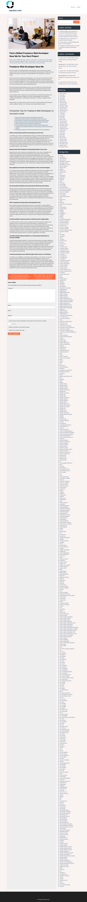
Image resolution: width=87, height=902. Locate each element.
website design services (66, 848)
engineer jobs (63, 347)
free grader (62, 365)
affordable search (64, 163)
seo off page (63, 703)
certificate (62, 236)
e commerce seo (64, 316)
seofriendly (62, 741)
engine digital (63, 341)
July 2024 (62, 131)
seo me (61, 697)
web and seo (63, 805)
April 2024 (62, 136)
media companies (64, 520)
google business (64, 386)
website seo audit (64, 865)
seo (61, 650)
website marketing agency (66, 862)
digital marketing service (66, 304)
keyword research (64, 450)
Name (9, 305)
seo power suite (64, 709)
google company (64, 388)
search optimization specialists (67, 642)
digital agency (63, 291)
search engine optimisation (66, 624)
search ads (62, 612)
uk (60, 799)
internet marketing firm (65, 435)
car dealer (62, 234)
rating (61, 601)
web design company (65, 813)
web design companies (65, 811)
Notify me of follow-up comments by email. (19, 327)
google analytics (64, 385)
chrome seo (63, 243)
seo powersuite (63, 711)
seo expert (62, 683)
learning (62, 466)
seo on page (63, 705)
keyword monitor (64, 447)
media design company (65, 522)
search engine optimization (66, 626)
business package (64, 222)
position (62, 589)
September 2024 (64, 128)
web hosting (63, 828)
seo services (63, 720)
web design (34, 59)
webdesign (62, 836)
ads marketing (63, 158)
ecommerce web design (65, 326)
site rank (62, 770)
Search (60, 18)
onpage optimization (65, 549)
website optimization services (67, 863)
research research (64, 603)
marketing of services (65, 514)
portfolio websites (64, 587)
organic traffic (63, 568)
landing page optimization (66, 463)
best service (63, 193)
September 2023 (64, 146)
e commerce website (65, 318)
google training (63, 411)
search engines (63, 638)
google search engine (65, 405)
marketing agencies (64, 505)
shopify (61, 761)
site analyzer (63, 764)
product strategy (64, 592)
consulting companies (65, 260)
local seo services (64, 485)
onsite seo (62, 556)
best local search (64, 187)
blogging (62, 211)
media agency (63, 519)
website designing (64, 851)
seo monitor (63, 699)
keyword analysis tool (65, 441)
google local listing (64, 393)
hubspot (62, 417)
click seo (62, 245)
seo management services (66, 694)
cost (61, 275)
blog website (63, 207)
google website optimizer (66, 414)
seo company (63, 667)
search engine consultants (66, 616)
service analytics (64, 752)
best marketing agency (65, 190)
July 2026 (62, 95)
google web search (64, 412)
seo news (62, 702)
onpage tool (63, 551)
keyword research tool (65, 452)
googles (62, 415)
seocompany (63, 740)
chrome (61, 242)
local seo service (64, 484)
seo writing (62, 735)
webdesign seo (63, 837)
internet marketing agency (66, 431)
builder (61, 216)
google (61, 382)
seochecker (62, 738)
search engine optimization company (68, 629)
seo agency (62, 654)
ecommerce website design (66, 330)
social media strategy (65, 778)
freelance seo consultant (66, 370)
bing (61, 198)
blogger (62, 210)
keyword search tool (65, 453)
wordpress (62, 872)
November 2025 (64, 107)
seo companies (63, 665)
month (61, 530)
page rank (62, 575)
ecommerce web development (67, 327)
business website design (66, 230)
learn (61, 464)
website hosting (63, 859)
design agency (63, 278)
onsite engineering (64, 552)
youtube (62, 886)
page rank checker (64, 577)
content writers (63, 266)
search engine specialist (66, 636)
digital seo (62, 309)
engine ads (62, 339)
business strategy (64, 227)
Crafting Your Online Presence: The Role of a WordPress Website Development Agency (68, 47)
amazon (62, 169)
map (61, 501)
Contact (78, 7)
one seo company (64, 540)
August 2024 (63, 130)
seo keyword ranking (65, 693)
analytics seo (63, 172)
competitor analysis (64, 252)
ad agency (62, 157)
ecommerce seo (64, 323)
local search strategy (65, 478)
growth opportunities (19, 62)
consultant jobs (63, 257)
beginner (62, 179)
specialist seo (63, 782)
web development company (66, 825)
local (61, 475)
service (61, 750)
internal (61, 422)
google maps (63, 396)
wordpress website (64, 875)
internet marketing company (66, 434)
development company (65, 288)
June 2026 (62, 96)
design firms (63, 280)
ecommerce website (65, 329)
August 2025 (63, 111)
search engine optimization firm (67, 632)
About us (73, 7)
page (61, 569)
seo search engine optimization (67, 717)
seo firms (62, 686)
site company (63, 767)
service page (63, 757)
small (61, 773)
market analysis (63, 502)
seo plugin (62, 708)
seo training (63, 728)
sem (61, 647)
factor (61, 359)
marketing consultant (65, 510)
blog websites (63, 208)
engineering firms (64, 352)
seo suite (62, 723)
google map (62, 394)
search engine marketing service (68, 623)
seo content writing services (66, 677)
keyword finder (63, 446)
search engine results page (66, 635)
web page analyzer (64, 831)
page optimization (64, 574)
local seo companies (65, 481)
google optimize (64, 399)
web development (64, 822)
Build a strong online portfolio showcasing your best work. (29, 117)
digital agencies (63, 289)
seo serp (62, 718)
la (60, 461)
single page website (64, 763)
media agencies (63, 517)
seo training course (64, 729)
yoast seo (62, 883)
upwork (61, 802)
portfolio (62, 583)
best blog (62, 182)
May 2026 (62, 98)
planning (62, 581)
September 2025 (64, 110)
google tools (63, 409)
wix (60, 871)
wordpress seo (63, 874)
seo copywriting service (65, 680)
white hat (62, 869)
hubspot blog (63, 418)
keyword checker (64, 444)
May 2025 (62, 116)
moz (61, 533)
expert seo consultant (65, 358)
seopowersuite (63, 743)
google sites (63, 408)
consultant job (63, 256)
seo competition (64, 668)
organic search (63, 562)
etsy (61, 353)
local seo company (64, 482)
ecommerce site (64, 324)
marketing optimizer (64, 516)
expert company (64, 356)
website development (15, 61)
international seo (64, 426)
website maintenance (65, 860)
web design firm (64, 814)
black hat (62, 202)
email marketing (63, 335)
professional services (65, 594)
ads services (63, 160)
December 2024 (64, 124)
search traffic (63, 645)
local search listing (64, 476)
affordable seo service (65, 164)
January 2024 (63, 140)
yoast (61, 881)
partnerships (32, 62)
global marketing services (66, 376)
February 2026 (63, 102)
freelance (62, 368)
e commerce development (66, 315)
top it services (63, 792)
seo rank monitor (64, 714)
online (61, 543)
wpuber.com (15, 10)
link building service (64, 469)
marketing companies (65, 508)
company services (64, 249)
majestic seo (63, 498)
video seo (62, 804)
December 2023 (64, 142)
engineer (62, 345)
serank (61, 747)
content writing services (65, 271)
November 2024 (64, 125)
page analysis (63, 571)
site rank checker (64, 772)
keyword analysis (64, 440)
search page (63, 644)
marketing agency (64, 507)
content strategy (64, 265)
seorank (62, 744)
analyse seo (63, 170)
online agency (63, 545)
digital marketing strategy (66, 307)
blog (61, 205)
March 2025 (63, 119)
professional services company (67, 595)
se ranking (62, 609)
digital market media (65, 292)
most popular (63, 531)
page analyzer (63, 572)
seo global (62, 688)
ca (60, 233)
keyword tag (63, 455)
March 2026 (63, 101)
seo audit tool (63, 659)
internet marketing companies (67, 432)
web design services (65, 816)
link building (63, 467)
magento (62, 492)
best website (63, 195)
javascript (62, 438)
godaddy (62, 379)
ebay (61, 319)
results (61, 606)
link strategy (63, 472)
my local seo (63, 534)
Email (9, 310)
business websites (64, 231)
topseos (62, 796)
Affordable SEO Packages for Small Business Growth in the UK (68, 77)
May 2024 (62, 134)
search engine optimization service (68, 633)
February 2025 (63, 121)
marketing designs (64, 511)
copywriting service (64, 274)
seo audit (62, 658)
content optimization (65, 263)
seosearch (62, 746)
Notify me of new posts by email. (17, 330)
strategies (62, 785)
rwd (61, 607)
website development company (67, 855)
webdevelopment (64, 839)
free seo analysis (64, 367)
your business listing (65, 884)
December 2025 (64, 105)
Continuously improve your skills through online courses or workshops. (32, 129)
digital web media (64, 312)
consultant (62, 254)
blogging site (63, 213)
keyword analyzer (64, 443)
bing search (62, 199)
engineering (63, 348)
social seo (62, 779)
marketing (62, 504)
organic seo (62, 563)
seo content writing (64, 676)
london (61, 490)
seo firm (62, 685)
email (61, 333)
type (61, 798)
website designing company (66, 852)
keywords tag (63, 460)
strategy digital (63, 787)
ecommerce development (66, 321)
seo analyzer (63, 656)
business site (63, 225)
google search (63, 402)
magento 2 (62, 493)
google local (63, 391)
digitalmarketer (63, 313)
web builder (63, 807)
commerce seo (63, 246)
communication (32, 61)
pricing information (40, 62)
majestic (62, 496)
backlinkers (62, 176)
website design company (66, 846)
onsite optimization (64, 554)
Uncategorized (63, 801)
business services (64, 224)
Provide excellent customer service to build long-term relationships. (31, 125)
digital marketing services (66, 306)
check (61, 237)
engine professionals (65, 344)
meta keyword (63, 525)
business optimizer (64, 221)
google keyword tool (65, 390)
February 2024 (63, 139)
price (61, 591)
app (61, 173)
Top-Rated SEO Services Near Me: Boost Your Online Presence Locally (68, 59)
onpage (61, 548)
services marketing (64, 760)
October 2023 (63, 145)
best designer (63, 186)
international (63, 423)
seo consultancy (64, 670)
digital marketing (64, 297)
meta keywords (63, 527)
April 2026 (62, 99)
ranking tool (63, 600)
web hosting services (65, 830)
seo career (62, 662)
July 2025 (62, 113)
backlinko (62, 178)
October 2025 (63, 108)
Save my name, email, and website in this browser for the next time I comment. (28, 321)
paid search (62, 580)
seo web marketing (64, 731)
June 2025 (62, 115)
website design (48, 59)
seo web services (64, 732)
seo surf (62, 725)
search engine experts (65, 618)
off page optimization (65, 537)
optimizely (62, 560)
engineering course (64, 350)
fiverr (61, 362)
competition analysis (65, 251)
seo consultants (63, 673)
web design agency (64, 810)
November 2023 (64, 143)
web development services (66, 827)
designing (62, 283)
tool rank (62, 790)
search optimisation (64, 641)
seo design (62, 682)
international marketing (65, 425)
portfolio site (63, 584)
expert (61, 355)
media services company (66, 524)
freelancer (28, 59)
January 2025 (63, 122)
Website (10, 315)
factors (61, 361)
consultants (62, 259)
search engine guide (65, 619)
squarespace (63, 784)
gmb (61, 377)
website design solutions (66, 849)
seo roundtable (63, 715)
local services (63, 487)
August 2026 (63, 93)
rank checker (63, 597)
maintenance (63, 495)
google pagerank (64, 400)
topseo (61, 795)
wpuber (61, 57)
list (60, 473)
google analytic (63, 383)
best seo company (64, 192)
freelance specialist (64, 371)
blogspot (62, 214)
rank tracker (63, 598)
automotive (62, 175)
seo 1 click (62, 651)
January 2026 (63, 104)
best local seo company (65, 189)
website (62, 842)
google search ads (64, 403)
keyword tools (63, 458)
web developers (64, 820)
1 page (61, 155)
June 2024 (62, 133)
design (61, 277)
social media (63, 776)
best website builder (65, 196)
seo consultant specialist (66, 671)
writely (61, 877)
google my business (64, 397)
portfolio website (64, 586)
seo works (62, 734)
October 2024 (63, 127)
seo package (63, 706)
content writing (63, 268)
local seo (62, 479)
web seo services (64, 834)
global (61, 374)
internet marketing (64, 429)
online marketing (64, 546)
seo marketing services (65, 696)
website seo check (64, 866)
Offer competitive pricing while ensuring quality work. (28, 123)
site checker (63, 766)
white (61, 868)
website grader (63, 857)
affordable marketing (65, 161)
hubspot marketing (64, 420)
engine (61, 338)
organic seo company (65, 565)
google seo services (65, 406)
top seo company (64, 793)
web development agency (66, 824)
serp (61, 749)
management (63, 499)
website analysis (64, 843)
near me (27, 62)
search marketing (64, 639)
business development (65, 219)
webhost (62, 840)
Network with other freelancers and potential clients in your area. (31, 119)
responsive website (64, 604)
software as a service (65, 781)
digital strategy (63, 310)
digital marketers (64, 295)
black (61, 201)
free (61, 364)
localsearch (62, 489)
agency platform (64, 166)
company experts (64, 248)
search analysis (63, 615)
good (61, 380)
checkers (62, 239)
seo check (62, 664)
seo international (64, 690)
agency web (63, 167)
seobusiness (63, 737)
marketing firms (63, 513)
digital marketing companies (66, 300)
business (62, 218)
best (61, 181)
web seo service (64, 833)
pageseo (62, 578)
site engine (62, 769)
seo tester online (64, 726)
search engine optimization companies (69, 627)
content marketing (64, 262)
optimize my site (64, 559)
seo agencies (63, 653)
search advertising (64, 613)
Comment (10, 288)
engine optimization (64, 342)
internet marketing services (66, 437)
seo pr (61, 712)
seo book (62, 661)
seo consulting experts (65, 674)
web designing (63, 817)
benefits (26, 61)
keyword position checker (66, 449)
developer (22, 59)
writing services (63, 880)
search (61, 610)
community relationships (42, 61)
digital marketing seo (65, 303)
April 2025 (62, 118)
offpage (61, 539)
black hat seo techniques (66, 204)
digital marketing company (66, 301)
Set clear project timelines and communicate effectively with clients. (31, 122)
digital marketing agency (66, 298)
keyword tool (63, 457)
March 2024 (63, 137)
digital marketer (63, 294)
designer (62, 281)
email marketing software (66, 336)
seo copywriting (63, 679)
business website (64, 228)
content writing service (65, 269)
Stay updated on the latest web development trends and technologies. (32, 120)
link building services (65, 470)
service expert (63, 753)
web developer (41, 59)
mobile (61, 528)
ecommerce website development (68, 332)
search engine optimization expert (68, 630)
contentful (62, 272)
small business (63, 775)
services (62, 758)
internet (62, 428)
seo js (61, 691)
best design (62, 184)
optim (61, 557)
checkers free (63, 240)
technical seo (63, 788)
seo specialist (63, 721)
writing (61, 878)
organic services (64, 566)
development (63, 286)
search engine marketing (66, 621)
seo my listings (63, 700)
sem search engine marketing (67, 648)
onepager (62, 542)
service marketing (64, 755)
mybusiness (63, 536)
